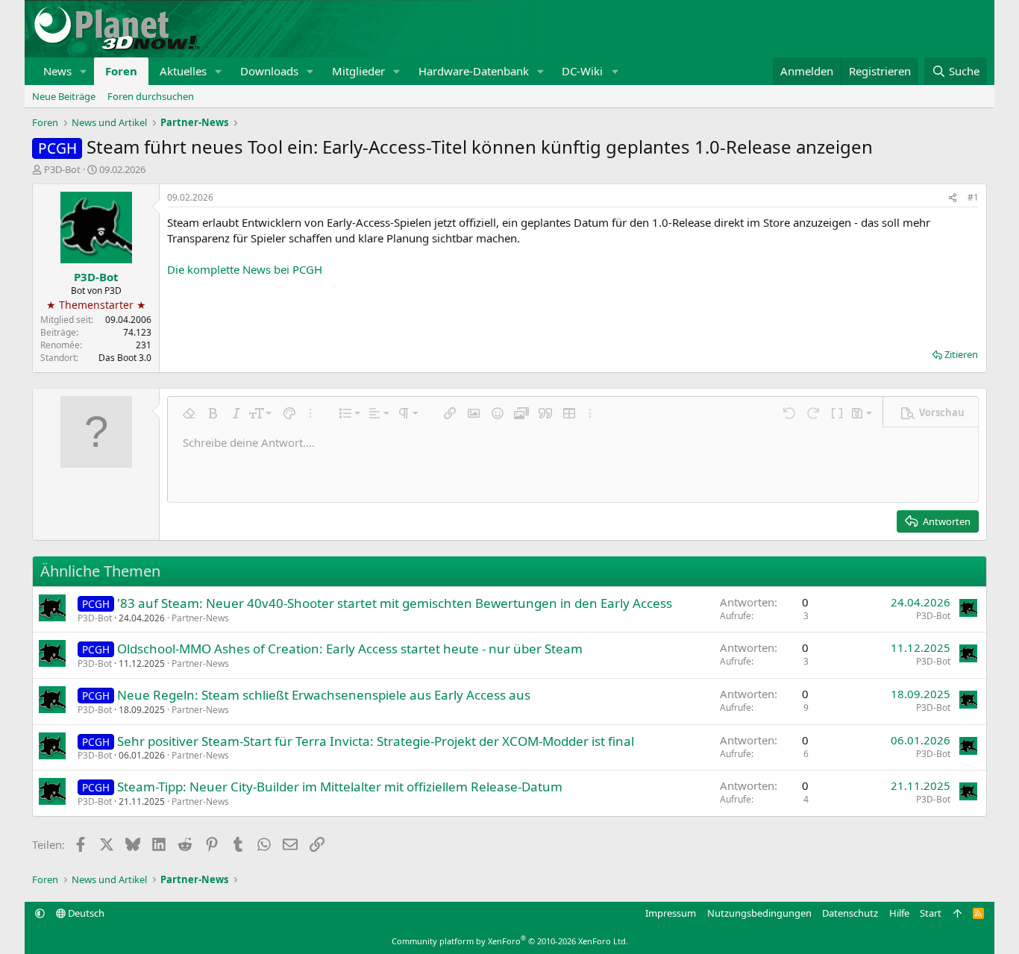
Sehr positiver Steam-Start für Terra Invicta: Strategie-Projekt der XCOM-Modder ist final (375, 741)
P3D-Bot (62, 169)
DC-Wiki (582, 70)
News (57, 70)
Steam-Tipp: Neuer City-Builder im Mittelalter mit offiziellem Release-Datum (339, 786)
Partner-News (200, 618)
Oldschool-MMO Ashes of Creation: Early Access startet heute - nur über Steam (350, 648)
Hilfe (899, 913)
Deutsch (85, 913)
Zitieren (961, 354)
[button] (83, 71)
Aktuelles (183, 70)
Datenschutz (850, 913)
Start (930, 913)
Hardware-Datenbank (473, 70)
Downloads (269, 70)
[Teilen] (952, 198)
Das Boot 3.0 (124, 357)
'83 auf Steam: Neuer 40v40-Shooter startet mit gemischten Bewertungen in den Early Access (394, 603)
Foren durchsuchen (150, 96)
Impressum (670, 913)
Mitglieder (358, 70)
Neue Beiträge (63, 96)
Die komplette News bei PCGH (244, 269)
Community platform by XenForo (510, 941)
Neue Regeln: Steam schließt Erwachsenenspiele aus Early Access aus (323, 694)
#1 (973, 197)
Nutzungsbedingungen (759, 913)
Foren (121, 70)
